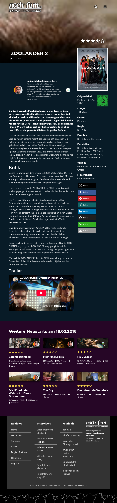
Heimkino (16, 457)
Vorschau (15, 440)
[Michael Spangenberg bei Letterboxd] (68, 89)
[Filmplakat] (92, 71)
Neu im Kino (17, 435)
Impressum (71, 485)
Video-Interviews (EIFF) (45, 458)
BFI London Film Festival (70, 472)
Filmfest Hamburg (71, 435)
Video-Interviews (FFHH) (45, 449)
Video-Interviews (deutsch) (45, 431)
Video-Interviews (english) (45, 440)
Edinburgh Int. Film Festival (69, 463)
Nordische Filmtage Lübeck (70, 442)
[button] (87, 185)
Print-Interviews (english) (44, 475)
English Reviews (19, 452)
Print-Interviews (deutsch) (44, 467)
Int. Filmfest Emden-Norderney (68, 453)
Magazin (15, 463)
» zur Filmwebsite (85, 178)
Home (14, 429)
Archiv (14, 446)
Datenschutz (82, 485)
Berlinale (66, 429)
